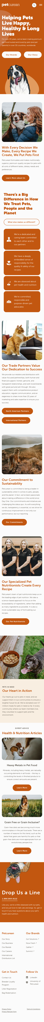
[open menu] (40, 5)
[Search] (34, 5)
